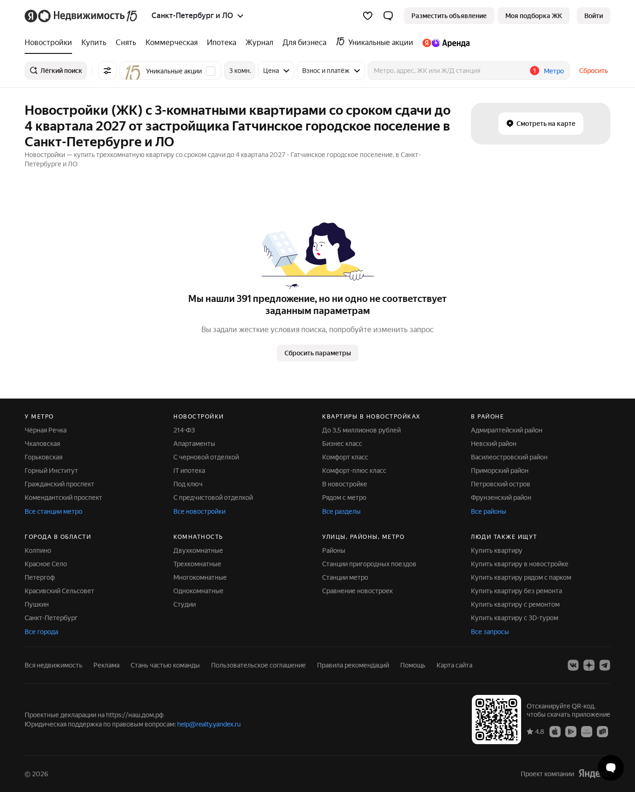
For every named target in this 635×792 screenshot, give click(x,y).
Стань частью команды (165, 665)
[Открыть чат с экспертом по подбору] (611, 768)
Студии (184, 604)
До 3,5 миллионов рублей (361, 430)
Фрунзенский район (501, 497)
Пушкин (37, 604)
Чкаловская (42, 443)
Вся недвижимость (53, 665)
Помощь (412, 665)
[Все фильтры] (107, 70)
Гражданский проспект (59, 484)
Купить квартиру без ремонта (516, 591)
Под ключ (188, 484)
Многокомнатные (200, 577)
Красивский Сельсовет (59, 591)
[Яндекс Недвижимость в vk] (573, 665)
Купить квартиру (497, 550)
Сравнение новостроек (357, 591)
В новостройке (344, 484)
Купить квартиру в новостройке (520, 564)
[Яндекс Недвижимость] (82, 15)
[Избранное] (367, 15)
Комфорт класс (345, 457)
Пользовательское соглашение (258, 665)
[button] (388, 15)
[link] (593, 15)
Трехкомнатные (197, 564)
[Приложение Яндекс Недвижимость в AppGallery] (586, 731)
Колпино (38, 550)
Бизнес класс (342, 443)
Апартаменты (194, 443)
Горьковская (43, 457)
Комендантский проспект (63, 497)
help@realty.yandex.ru (209, 724)
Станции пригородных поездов (369, 564)
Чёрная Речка (45, 430)
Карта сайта (454, 665)
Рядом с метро (344, 497)
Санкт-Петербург (51, 618)
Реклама (106, 665)
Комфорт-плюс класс (354, 470)
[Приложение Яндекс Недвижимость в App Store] (555, 731)
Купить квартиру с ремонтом (515, 604)
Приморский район (500, 470)
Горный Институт (51, 470)
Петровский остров (500, 484)
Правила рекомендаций (353, 665)
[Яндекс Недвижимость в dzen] (589, 665)
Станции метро (345, 577)
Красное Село (46, 564)
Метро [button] (554, 71)
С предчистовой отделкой (213, 497)
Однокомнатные (198, 591)
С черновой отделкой (206, 457)
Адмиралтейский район (506, 430)
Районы (333, 550)
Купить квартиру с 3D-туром (514, 618)
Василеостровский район (509, 457)
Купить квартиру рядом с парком (521, 577)
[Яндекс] (594, 773)
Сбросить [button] (593, 70)
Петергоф (40, 577)
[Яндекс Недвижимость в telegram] (604, 665)
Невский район (493, 443)
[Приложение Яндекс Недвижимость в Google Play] (570, 731)
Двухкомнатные (198, 550)
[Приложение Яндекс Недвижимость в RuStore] (602, 731)
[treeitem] (51, 43)
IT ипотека (189, 470)
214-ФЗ (184, 430)
